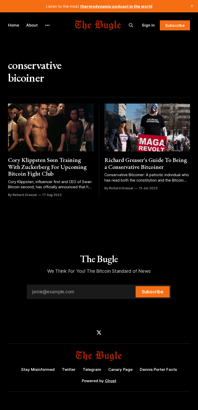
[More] (47, 25)
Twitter (69, 369)
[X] (99, 332)
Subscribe (175, 25)
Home (13, 25)
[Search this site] (131, 25)
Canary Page (120, 369)
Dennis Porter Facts (158, 369)
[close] (192, 6)
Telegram (92, 369)
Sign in (148, 25)
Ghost (110, 380)
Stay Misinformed (38, 369)
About (32, 25)
